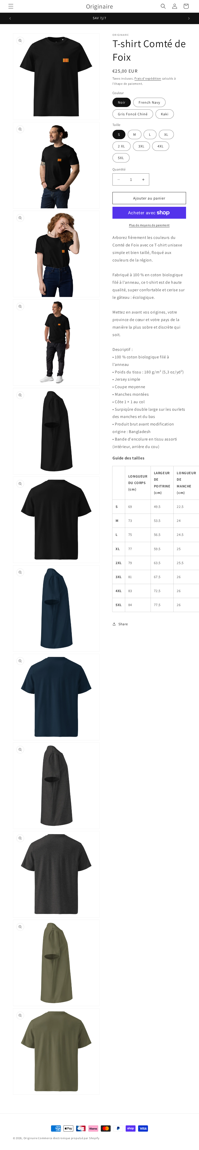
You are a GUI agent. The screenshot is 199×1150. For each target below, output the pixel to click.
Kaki (164, 114)
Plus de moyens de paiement (149, 225)
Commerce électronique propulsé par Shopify (68, 1138)
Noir (121, 102)
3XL (141, 146)
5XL (121, 157)
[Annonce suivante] (189, 18)
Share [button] (123, 624)
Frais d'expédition (147, 78)
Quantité (118, 169)
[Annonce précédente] (10, 18)
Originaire (31, 1138)
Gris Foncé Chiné (133, 114)
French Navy (149, 102)
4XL (161, 146)
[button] (11, 6)
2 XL (121, 146)
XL (166, 134)
